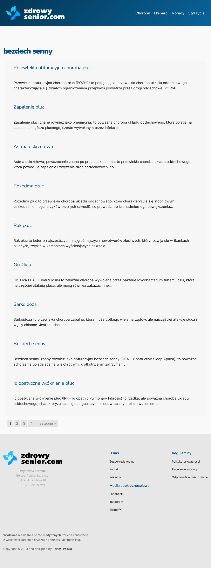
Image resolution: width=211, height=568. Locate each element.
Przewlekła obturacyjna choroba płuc (53, 67)
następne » (47, 423)
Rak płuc (23, 225)
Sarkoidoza (25, 304)
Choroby (142, 13)
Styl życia (196, 13)
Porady (178, 13)
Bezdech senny (30, 343)
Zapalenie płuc (29, 107)
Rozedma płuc (29, 186)
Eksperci (161, 13)
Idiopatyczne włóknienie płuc (44, 383)
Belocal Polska (62, 548)
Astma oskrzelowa (33, 146)
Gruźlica (22, 265)
